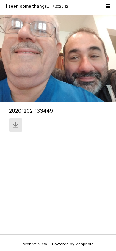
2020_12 (61, 6)
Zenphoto (85, 243)
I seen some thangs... (28, 6)
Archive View (35, 243)
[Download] (15, 125)
